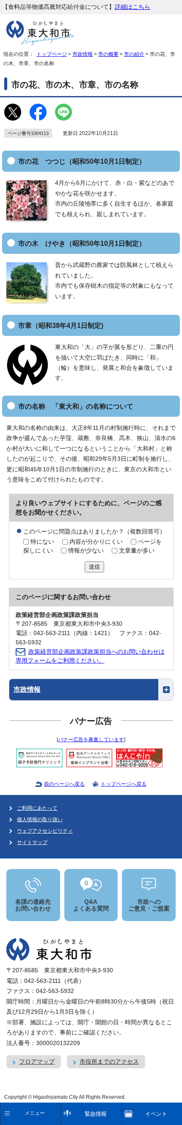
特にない (42, 542)
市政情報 (82, 54)
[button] (91, 689)
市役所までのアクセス (109, 1062)
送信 (94, 567)
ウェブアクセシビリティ (45, 831)
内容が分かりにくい (96, 542)
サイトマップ (32, 842)
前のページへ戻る (64, 784)
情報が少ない (86, 550)
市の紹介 (134, 54)
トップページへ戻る (123, 784)
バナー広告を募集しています (91, 740)
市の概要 (108, 54)
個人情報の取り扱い (40, 819)
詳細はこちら (132, 7)
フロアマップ (37, 1062)
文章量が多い (136, 550)
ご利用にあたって (37, 808)
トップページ (51, 54)
